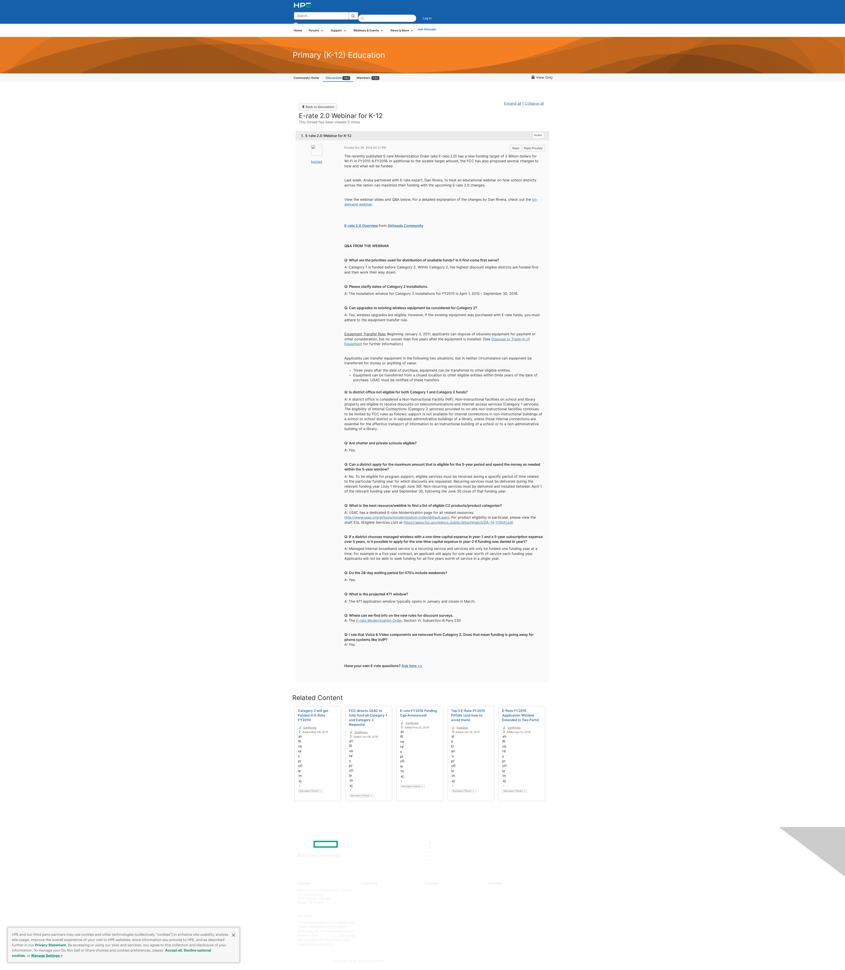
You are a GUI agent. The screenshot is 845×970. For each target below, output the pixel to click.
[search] (353, 16)
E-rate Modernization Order (379, 620)
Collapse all (534, 103)
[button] (233, 934)
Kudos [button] (538, 135)
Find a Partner (498, 890)
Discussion (337, 78)
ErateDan (462, 727)
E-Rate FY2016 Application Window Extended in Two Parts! (520, 715)
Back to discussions (319, 107)
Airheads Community (405, 225)
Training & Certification (440, 903)
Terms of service (373, 922)
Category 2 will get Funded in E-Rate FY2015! (313, 715)
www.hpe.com (328, 935)
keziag (316, 161)
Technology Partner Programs (509, 909)
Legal (365, 929)
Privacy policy (371, 916)
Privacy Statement (50, 945)
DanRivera (309, 727)
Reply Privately (533, 148)
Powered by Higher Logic (486, 961)
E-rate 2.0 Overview (361, 225)
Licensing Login (435, 916)
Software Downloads (439, 909)
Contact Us (369, 903)
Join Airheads (426, 29)
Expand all (512, 103)
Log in (427, 18)
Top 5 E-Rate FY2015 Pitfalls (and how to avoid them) (468, 715)
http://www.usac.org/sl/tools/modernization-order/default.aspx (396, 517)
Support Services (436, 890)
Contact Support (436, 896)
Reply (515, 148)
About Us (367, 890)
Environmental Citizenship (379, 909)
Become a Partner (501, 896)
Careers (366, 896)
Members (367, 78)
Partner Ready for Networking (509, 903)
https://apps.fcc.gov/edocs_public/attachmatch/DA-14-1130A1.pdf (458, 522)
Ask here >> (412, 666)
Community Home (306, 78)
